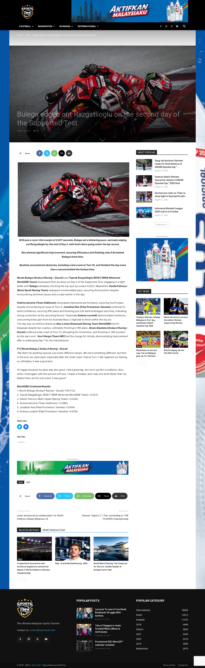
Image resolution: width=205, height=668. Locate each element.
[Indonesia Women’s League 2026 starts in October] (144, 212)
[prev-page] (19, 579)
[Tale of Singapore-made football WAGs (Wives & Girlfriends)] (84, 629)
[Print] (69, 153)
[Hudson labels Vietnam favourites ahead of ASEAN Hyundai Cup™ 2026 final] (144, 180)
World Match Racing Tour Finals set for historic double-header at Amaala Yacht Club (110, 566)
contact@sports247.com (42, 630)
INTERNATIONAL (87, 26)
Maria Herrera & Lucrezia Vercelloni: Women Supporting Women (176, 320)
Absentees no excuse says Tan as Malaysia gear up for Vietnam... (146, 353)
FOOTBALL (25, 26)
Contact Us (183, 665)
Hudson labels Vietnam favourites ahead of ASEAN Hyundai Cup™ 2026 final (169, 180)
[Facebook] (160, 26)
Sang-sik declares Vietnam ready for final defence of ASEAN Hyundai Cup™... (169, 163)
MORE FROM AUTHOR (54, 530)
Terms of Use (169, 665)
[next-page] (24, 579)
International (30, 107)
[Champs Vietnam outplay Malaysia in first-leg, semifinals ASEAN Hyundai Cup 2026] (148, 306)
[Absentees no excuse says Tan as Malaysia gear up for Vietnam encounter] (148, 339)
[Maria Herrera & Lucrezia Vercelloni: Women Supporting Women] (176, 306)
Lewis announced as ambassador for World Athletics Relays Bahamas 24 (40, 517)
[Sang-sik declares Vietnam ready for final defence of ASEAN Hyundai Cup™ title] (144, 164)
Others (139, 313)
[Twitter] (171, 26)
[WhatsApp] (54, 153)
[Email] (61, 153)
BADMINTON (45, 26)
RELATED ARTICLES (29, 530)
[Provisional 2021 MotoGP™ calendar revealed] (85, 645)
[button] (184, 26)
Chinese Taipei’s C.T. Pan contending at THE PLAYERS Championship (105, 517)
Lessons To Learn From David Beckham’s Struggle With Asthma (110, 612)
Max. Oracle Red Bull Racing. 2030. (71, 563)
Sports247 (36, 665)
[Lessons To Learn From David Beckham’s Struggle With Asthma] (85, 613)
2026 (20, 559)
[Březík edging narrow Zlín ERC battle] (176, 339)
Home (19, 35)
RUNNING (64, 26)
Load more (161, 224)
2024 (27, 35)
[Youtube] (177, 26)
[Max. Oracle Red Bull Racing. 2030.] (72, 549)
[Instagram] (166, 26)
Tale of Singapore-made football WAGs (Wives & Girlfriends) (108, 628)
